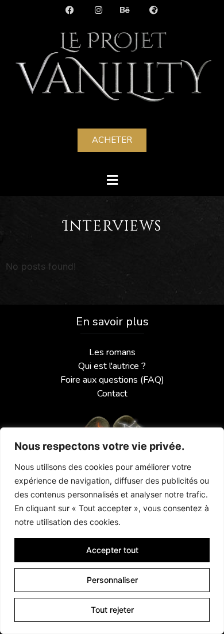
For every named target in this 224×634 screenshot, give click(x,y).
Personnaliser (112, 580)
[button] (112, 179)
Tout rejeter (112, 609)
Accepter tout (112, 550)
